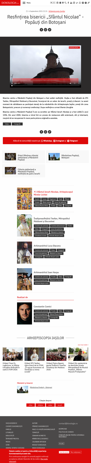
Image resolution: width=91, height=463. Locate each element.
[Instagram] (74, 3)
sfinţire (40, 405)
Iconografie (38, 257)
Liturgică (9, 432)
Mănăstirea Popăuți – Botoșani (41, 387)
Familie (8, 429)
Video (7, 124)
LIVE (53, 3)
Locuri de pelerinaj (60, 202)
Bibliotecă (10, 436)
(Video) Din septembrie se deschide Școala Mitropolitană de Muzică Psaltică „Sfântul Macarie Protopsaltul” (78, 367)
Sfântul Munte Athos (41, 206)
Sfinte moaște (46, 202)
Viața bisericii (11, 423)
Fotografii (17, 124)
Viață (60, 199)
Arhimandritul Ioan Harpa (46, 272)
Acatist (37, 199)
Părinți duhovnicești (40, 426)
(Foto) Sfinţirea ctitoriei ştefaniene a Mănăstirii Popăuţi (28, 157)
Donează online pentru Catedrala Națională (71, 436)
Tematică (35, 432)
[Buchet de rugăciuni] (63, 3)
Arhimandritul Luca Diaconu (47, 245)
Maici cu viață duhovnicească (43, 429)
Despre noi (63, 429)
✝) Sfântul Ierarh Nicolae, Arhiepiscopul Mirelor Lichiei (53, 193)
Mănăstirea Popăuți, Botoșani (70, 156)
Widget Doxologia (39, 445)
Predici (53, 206)
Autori (34, 423)
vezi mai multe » (83, 345)
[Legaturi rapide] (89, 2)
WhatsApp (47, 140)
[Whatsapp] (45, 29)
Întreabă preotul (12, 439)
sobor (50, 405)
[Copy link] (49, 29)
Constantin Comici (42, 306)
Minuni (67, 199)
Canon (44, 199)
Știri (8, 445)
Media (8, 442)
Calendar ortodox (39, 442)
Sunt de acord (64, 452)
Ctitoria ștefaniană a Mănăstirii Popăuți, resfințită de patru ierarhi (29, 171)
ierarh (60, 405)
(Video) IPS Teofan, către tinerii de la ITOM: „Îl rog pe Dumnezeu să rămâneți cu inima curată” (34, 367)
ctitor (31, 405)
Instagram (60, 140)
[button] (27, 3)
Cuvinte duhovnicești (58, 226)
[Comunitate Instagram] (83, 3)
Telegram (73, 140)
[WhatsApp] (80, 3)
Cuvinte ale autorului (41, 226)
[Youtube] (71, 3)
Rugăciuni (52, 199)
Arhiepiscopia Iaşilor (57, 11)
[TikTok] (77, 3)
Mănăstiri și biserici (57, 232)
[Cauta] (65, 2)
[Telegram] (86, 3)
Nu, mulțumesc (76, 452)
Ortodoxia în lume (40, 235)
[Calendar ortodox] (57, 3)
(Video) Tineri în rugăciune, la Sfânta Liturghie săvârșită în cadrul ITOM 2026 (11, 366)
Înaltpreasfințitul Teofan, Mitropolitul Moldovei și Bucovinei (52, 220)
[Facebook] (68, 3)
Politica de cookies (66, 432)
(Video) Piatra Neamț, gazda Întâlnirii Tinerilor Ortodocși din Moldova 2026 (56, 366)
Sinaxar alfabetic (39, 436)
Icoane (37, 202)
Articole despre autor (56, 235)
